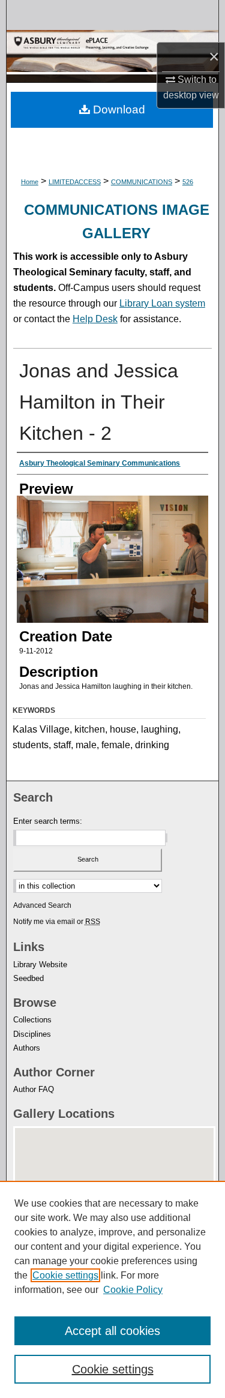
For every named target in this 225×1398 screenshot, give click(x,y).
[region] (112, 1289)
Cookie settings (65, 1275)
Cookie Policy (133, 1290)
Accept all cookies (112, 1330)
